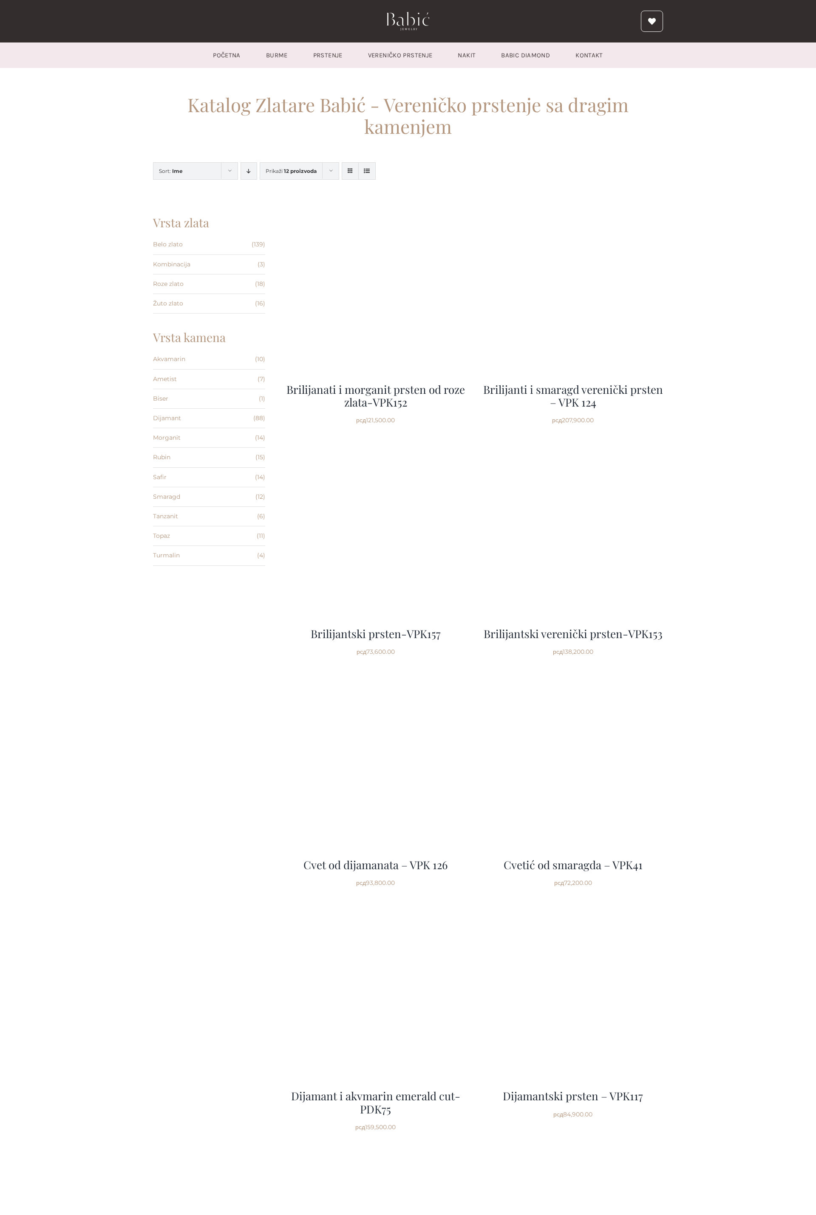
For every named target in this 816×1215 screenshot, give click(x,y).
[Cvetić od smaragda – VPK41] (573, 679)
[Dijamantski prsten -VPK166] (376, 1154)
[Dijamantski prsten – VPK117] (573, 910)
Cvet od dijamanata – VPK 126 (375, 864)
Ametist (165, 379)
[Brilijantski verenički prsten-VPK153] (573, 448)
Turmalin (166, 555)
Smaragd (166, 496)
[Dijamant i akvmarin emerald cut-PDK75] (376, 910)
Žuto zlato (168, 303)
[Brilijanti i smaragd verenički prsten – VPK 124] (573, 204)
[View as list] (367, 171)
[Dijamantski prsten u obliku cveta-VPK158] (573, 1154)
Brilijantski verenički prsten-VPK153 (573, 633)
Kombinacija (171, 264)
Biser (160, 398)
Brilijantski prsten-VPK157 (376, 633)
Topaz (161, 536)
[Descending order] (249, 171)
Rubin (161, 457)
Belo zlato (168, 244)
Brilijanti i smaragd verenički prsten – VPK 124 (573, 396)
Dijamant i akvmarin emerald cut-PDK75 (375, 1102)
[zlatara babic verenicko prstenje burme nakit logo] (408, 15)
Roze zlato (168, 284)
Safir (160, 477)
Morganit (167, 437)
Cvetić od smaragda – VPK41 (573, 864)
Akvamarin (169, 359)
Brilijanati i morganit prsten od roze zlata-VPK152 (375, 396)
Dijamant (167, 418)
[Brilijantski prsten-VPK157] (376, 448)
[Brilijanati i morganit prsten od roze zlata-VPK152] (376, 204)
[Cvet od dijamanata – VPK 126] (376, 679)
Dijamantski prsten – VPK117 (573, 1095)
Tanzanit (165, 516)
